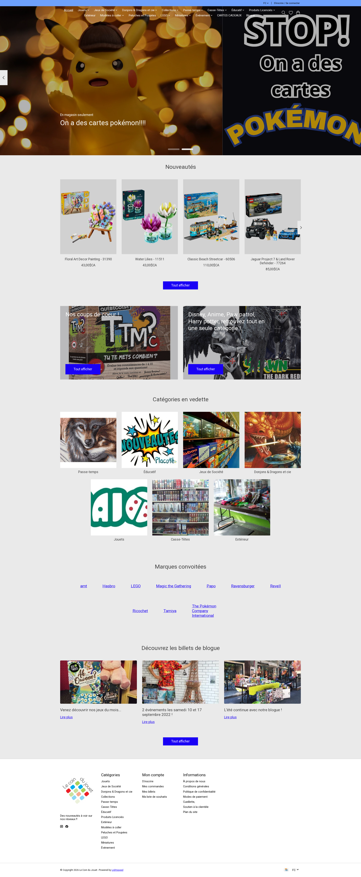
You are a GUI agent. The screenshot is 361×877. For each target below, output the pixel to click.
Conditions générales (196, 786)
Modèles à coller (111, 827)
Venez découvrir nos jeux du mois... (90, 709)
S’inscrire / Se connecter (287, 3)
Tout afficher (180, 285)
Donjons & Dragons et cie (272, 472)
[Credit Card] (286, 870)
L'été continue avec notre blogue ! (253, 709)
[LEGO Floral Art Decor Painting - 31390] (88, 216)
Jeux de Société (211, 472)
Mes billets (148, 791)
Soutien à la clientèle (196, 807)
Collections (108, 796)
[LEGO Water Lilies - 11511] (150, 216)
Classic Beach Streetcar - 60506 (211, 259)
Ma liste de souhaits (154, 796)
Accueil (68, 10)
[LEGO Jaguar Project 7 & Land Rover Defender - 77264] (273, 216)
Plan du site (190, 812)
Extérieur (90, 15)
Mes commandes (153, 786)
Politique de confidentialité (199, 791)
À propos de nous (194, 781)
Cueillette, (189, 802)
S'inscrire (147, 781)
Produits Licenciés (112, 817)
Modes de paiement (195, 796)
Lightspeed (117, 870)
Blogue (250, 15)
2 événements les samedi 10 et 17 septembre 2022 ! (172, 712)
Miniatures (107, 842)
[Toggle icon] (283, 12)
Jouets (119, 539)
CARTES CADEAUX (229, 15)
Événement (108, 847)
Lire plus (66, 717)
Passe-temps (88, 472)
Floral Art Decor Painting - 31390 (88, 259)
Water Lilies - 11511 (150, 259)
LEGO (104, 837)
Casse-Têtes (180, 539)
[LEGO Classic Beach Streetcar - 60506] (211, 216)
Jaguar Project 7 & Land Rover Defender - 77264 (273, 261)
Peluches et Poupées (142, 15)
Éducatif (150, 472)
